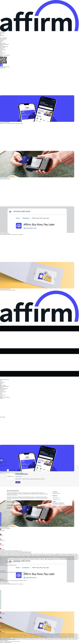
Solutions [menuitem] (11, 551)
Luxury (1, 50)
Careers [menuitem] (4, 580)
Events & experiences (4, 46)
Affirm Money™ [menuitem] (17, 550)
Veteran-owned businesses (5, 55)
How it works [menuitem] (7, 550)
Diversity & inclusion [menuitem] (23, 580)
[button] (39, 351)
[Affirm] (39, 16)
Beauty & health (3, 43)
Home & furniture (3, 49)
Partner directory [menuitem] (16, 551)
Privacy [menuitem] (1, 561)
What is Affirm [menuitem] (2, 379)
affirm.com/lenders (29, 554)
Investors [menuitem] (8, 580)
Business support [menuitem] (28, 551)
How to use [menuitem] (7, 379)
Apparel (1, 41)
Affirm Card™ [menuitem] (2, 458)
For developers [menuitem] (22, 551)
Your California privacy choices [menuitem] (8, 561)
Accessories (2, 382)
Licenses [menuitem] (18, 561)
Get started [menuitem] (7, 551)
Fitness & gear (2, 47)
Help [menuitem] (20, 550)
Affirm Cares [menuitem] (17, 580)
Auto (1, 42)
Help (6, 37)
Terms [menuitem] (15, 561)
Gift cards (1, 48)
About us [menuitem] (1, 580)
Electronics (2, 45)
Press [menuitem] (11, 580)
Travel (1, 396)
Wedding (1, 56)
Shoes (1, 51)
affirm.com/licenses (5, 560)
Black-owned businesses (4, 44)
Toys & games (2, 52)
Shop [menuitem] (1, 380)
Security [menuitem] (13, 580)
